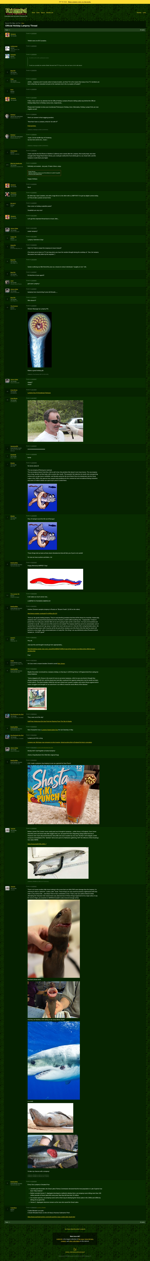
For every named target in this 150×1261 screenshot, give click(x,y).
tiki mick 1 (13, 203)
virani (12, 280)
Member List (49, 12)
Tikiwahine (13, 193)
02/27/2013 (34, 660)
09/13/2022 (34, 747)
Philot (12, 79)
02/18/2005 (34, 245)
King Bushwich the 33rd (17, 714)
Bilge (22, 23)
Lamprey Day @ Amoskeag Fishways (39, 393)
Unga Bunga (14, 390)
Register (139, 12)
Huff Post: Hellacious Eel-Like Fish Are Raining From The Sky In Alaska (50, 721)
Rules (38, 12)
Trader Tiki (13, 236)
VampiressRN (14, 446)
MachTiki (13, 70)
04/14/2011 (34, 606)
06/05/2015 (34, 714)
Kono (12, 89)
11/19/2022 (34, 886)
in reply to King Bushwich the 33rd (45, 747)
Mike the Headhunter (16, 163)
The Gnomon (14, 306)
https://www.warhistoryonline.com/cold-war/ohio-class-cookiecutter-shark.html (51, 1217)
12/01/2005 (34, 259)
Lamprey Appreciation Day (50, 730)
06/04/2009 (34, 593)
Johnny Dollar (14, 228)
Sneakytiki (13, 454)
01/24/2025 (34, 1181)
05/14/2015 (34, 669)
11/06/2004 (34, 70)
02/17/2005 (34, 215)
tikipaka (13, 463)
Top (65, 1229)
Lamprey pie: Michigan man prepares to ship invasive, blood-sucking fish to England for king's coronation (60, 742)
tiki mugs (81, 1239)
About (33, 12)
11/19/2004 (34, 163)
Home (68, 1229)
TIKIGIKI (13, 828)
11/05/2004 (34, 33)
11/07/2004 (34, 97)
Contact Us (82, 1229)
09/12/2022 (34, 735)
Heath (12, 660)
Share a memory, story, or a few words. (79, 2)
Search (43, 12)
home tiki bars (89, 1239)
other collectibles (74, 1241)
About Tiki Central (75, 1229)
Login (144, 12)
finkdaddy (13, 54)
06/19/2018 (34, 726)
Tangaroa (13, 34)
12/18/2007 (34, 446)
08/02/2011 (34, 637)
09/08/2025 (34, 1207)
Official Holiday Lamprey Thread (21, 26)
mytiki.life (59, 1239)
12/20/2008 (34, 454)
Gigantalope (14, 151)
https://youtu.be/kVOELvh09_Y (37, 844)
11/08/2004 (34, 114)
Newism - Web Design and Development (75, 1252)
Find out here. (32, 126)
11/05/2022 (34, 828)
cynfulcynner (14, 46)
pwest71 (13, 637)
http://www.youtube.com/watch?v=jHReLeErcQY (42, 613)
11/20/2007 (34, 272)
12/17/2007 (34, 389)
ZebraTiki (13, 245)
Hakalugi (13, 114)
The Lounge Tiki (15, 594)
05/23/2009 (34, 562)
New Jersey (61, 663)
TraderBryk (14, 1207)
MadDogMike (14, 562)
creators (63, 1241)
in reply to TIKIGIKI (41, 1207)
